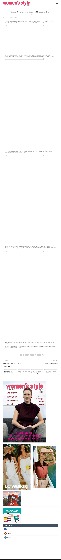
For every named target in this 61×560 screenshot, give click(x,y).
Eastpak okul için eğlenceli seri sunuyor (24, 372)
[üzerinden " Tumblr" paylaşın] (28, 355)
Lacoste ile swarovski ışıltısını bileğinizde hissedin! (50, 372)
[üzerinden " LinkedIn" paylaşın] (33, 355)
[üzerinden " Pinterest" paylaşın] (30, 355)
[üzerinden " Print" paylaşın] (42, 355)
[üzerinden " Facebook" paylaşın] (21, 355)
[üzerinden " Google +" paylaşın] (26, 355)
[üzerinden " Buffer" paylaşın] (35, 355)
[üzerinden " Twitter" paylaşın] (23, 355)
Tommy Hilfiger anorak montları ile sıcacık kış (8, 372)
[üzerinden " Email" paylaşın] (40, 355)
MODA (33, 14)
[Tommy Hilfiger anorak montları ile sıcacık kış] (10, 369)
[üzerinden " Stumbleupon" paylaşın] (38, 355)
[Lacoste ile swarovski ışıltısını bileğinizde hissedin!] (50, 369)
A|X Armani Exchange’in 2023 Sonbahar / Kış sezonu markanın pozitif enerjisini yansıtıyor (37, 373)
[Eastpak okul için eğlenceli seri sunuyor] (24, 369)
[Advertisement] (30, 549)
